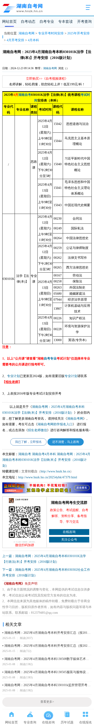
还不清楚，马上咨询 (65, 442)
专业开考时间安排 (51, 33)
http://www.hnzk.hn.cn (55, 471)
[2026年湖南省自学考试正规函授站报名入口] (47, 492)
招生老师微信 (37, 430)
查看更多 (47, 701)
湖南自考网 (26, 33)
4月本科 (33, 40)
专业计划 (13, 376)
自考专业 (46, 21)
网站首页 (9, 21)
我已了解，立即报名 (28, 442)
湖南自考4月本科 (44, 454)
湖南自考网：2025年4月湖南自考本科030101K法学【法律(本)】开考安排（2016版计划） (46, 459)
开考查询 (84, 21)
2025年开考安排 (78, 33)
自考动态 (28, 21)
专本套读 (65, 21)
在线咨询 (69, 532)
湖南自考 (24, 94)
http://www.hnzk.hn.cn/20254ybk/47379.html (47, 477)
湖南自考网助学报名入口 (55, 424)
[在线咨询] (48, 713)
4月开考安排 (15, 40)
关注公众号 (69, 539)
